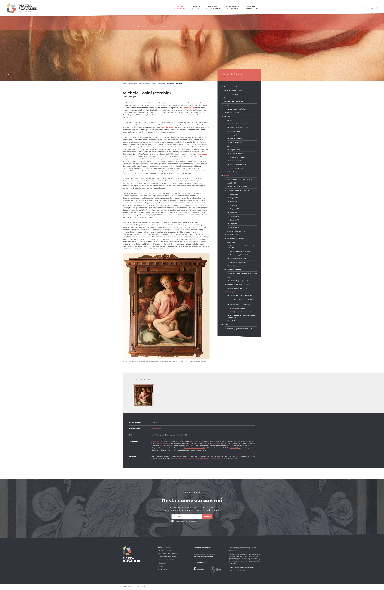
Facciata (227, 116)
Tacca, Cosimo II (235, 161)
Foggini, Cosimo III (236, 168)
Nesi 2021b (229, 446)
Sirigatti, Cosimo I (236, 150)
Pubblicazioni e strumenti (232, 7)
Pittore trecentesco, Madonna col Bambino (241, 246)
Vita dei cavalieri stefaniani (236, 109)
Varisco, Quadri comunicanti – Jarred (240, 179)
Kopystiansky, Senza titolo (239, 255)
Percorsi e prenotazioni (251, 7)
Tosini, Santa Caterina (237, 308)
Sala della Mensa (233, 235)
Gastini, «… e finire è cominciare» (238, 284)
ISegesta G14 (234, 220)
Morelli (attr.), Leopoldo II (239, 281)
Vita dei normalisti (233, 113)
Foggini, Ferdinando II (238, 164)
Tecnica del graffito (236, 139)
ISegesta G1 (234, 201)
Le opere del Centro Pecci (236, 231)
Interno (153, 83)
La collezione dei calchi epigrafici (238, 190)
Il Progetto (162, 563)
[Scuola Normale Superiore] (215, 569)
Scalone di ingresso (234, 172)
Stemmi (229, 120)
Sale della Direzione (234, 270)
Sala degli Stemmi (160, 83)
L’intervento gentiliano (235, 102)
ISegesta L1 (234, 224)
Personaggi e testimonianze (213, 7)
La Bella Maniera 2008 (163, 443)
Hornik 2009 (216, 443)
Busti (228, 146)
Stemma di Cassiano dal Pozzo (241, 295)
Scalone (229, 277)
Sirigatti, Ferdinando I (237, 157)
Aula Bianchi (231, 183)
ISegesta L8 (234, 194)
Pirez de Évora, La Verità (238, 187)
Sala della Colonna (233, 321)
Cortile (226, 325)
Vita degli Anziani (236, 94)
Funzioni (227, 105)
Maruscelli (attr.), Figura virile (237, 288)
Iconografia (234, 135)
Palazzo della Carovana (144, 83)
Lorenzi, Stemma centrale (239, 124)
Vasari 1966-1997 (156, 441)
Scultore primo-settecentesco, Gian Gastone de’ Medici (238, 329)
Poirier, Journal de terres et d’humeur (243, 273)
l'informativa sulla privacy (190, 521)
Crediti (160, 566)
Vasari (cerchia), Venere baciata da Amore (241, 300)
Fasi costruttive (229, 98)
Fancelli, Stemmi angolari (239, 127)
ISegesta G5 (234, 198)
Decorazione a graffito (234, 131)
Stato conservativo (236, 142)
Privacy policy (163, 569)
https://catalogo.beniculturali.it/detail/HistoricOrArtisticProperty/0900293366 (198, 458)
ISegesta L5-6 (234, 216)
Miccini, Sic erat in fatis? (238, 262)
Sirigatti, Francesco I (237, 153)
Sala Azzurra (231, 242)
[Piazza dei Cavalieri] (22, 8)
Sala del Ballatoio (233, 266)
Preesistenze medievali (232, 87)
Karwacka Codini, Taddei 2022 (194, 448)
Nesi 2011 (193, 446)
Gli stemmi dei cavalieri (235, 238)
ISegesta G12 (234, 209)
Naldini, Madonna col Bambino (241, 304)
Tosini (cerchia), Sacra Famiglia (241, 312)
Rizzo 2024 (235, 448)
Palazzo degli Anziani (234, 90)
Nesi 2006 (193, 441)
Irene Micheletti (155, 429)
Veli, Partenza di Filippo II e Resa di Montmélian (241, 316)
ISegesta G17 (234, 227)
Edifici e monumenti (180, 7)
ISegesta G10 (234, 212)
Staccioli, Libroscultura (238, 258)
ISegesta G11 (234, 205)
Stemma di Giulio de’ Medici (240, 251)
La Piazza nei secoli (196, 7)
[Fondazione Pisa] (199, 568)
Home (124, 83)
